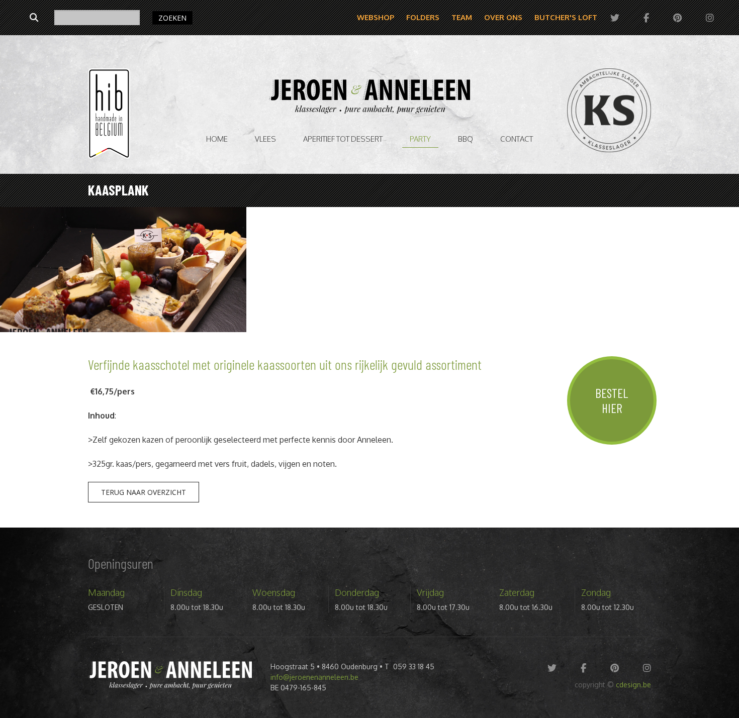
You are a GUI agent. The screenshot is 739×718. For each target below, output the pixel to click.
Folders (422, 17)
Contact (516, 139)
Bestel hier (611, 400)
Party (420, 139)
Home (217, 139)
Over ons (503, 17)
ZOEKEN (172, 18)
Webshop (375, 17)
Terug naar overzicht (143, 492)
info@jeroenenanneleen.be (314, 677)
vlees (265, 139)
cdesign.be (633, 684)
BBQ (465, 139)
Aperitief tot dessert (343, 139)
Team (461, 17)
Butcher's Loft (565, 17)
